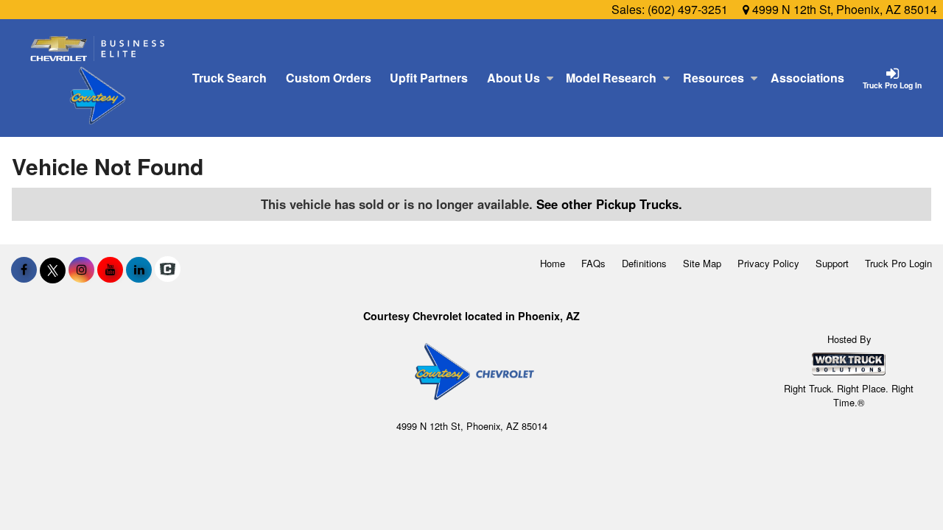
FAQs (593, 263)
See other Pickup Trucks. (609, 204)
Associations (807, 77)
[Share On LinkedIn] (139, 269)
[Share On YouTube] (110, 269)
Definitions (644, 263)
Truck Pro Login (898, 263)
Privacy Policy (768, 263)
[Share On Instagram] (81, 269)
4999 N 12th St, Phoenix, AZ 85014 (843, 9)
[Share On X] (53, 269)
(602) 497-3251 (688, 9)
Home (552, 263)
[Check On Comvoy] (167, 269)
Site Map (702, 263)
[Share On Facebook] (24, 269)
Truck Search (229, 77)
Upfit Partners (429, 77)
